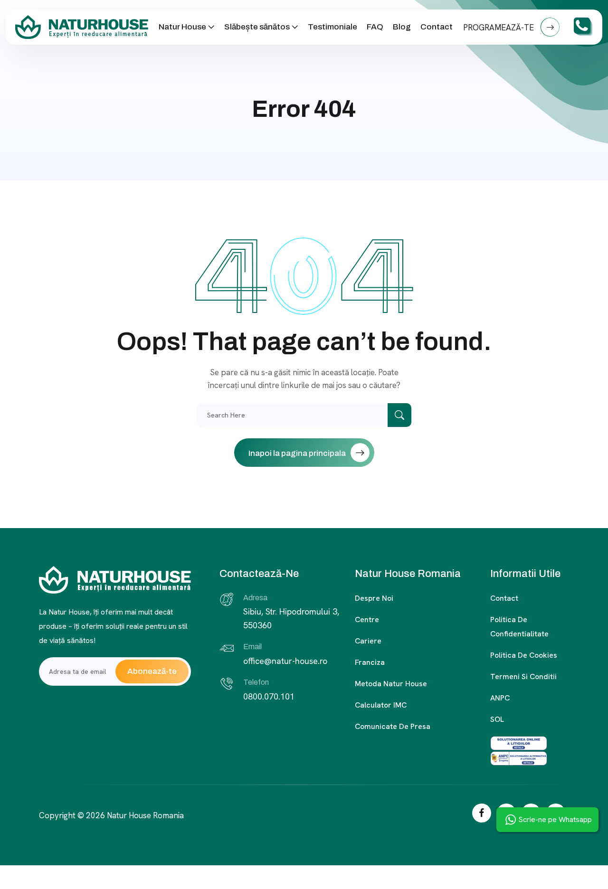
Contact (436, 26)
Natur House (182, 26)
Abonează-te (152, 671)
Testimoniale (332, 26)
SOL (497, 719)
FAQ (375, 26)
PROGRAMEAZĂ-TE (499, 27)
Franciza (370, 662)
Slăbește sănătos (257, 26)
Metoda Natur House (391, 684)
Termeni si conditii (523, 676)
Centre (367, 619)
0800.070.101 (268, 696)
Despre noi (374, 598)
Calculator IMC (381, 705)
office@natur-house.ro (285, 660)
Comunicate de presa (392, 726)
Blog (402, 26)
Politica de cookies (523, 655)
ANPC (500, 698)
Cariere (368, 641)
